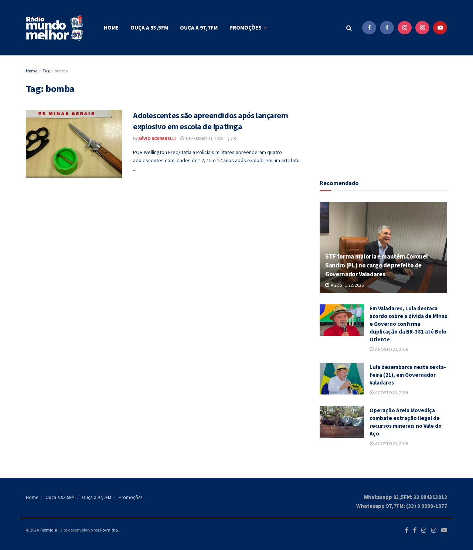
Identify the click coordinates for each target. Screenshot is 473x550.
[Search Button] (349, 27)
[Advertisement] (383, 112)
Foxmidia (48, 530)
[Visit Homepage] (55, 28)
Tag (46, 71)
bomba (61, 71)
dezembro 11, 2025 (204, 138)
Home (111, 27)
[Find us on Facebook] (369, 27)
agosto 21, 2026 (391, 349)
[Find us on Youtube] (440, 27)
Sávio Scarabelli (157, 138)
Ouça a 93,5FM (149, 27)
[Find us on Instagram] (405, 27)
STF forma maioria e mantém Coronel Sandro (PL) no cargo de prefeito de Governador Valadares (376, 265)
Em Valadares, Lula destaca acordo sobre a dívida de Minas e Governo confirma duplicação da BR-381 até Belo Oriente (408, 324)
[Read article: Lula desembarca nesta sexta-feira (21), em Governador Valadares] (342, 379)
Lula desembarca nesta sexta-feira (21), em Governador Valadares (408, 374)
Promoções (245, 27)
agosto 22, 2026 (347, 285)
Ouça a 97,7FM (199, 27)
